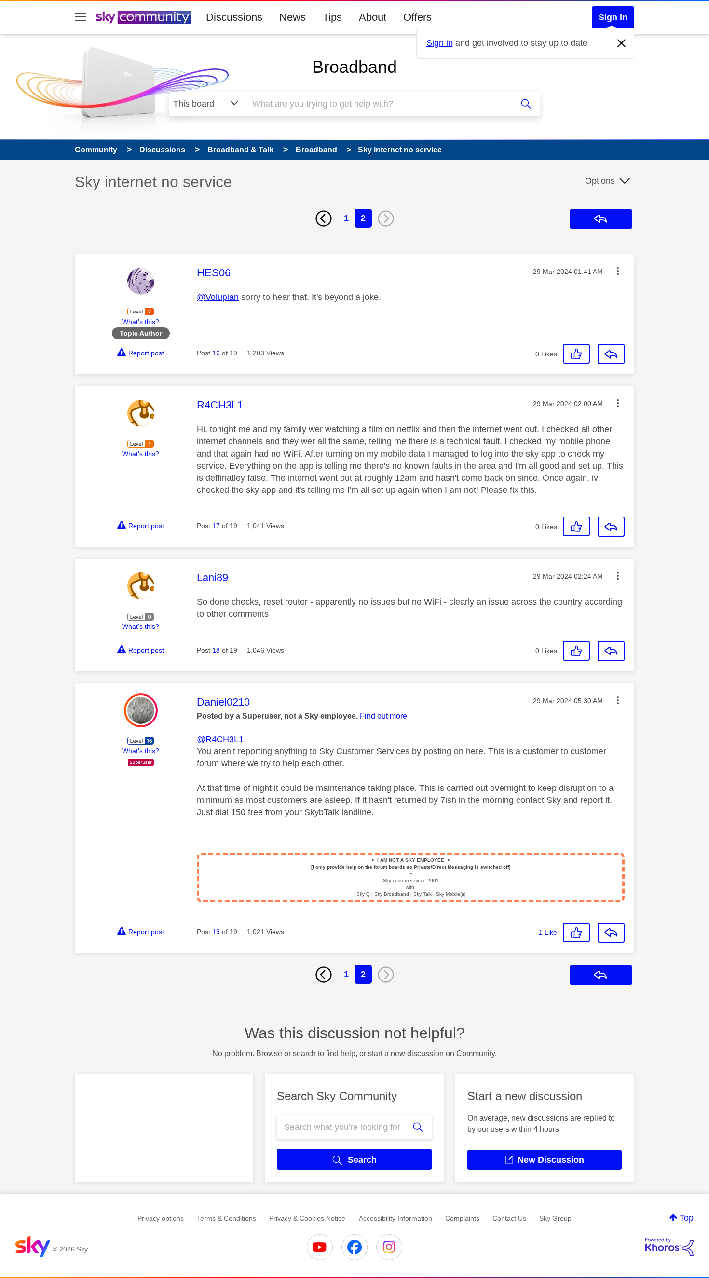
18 (216, 650)
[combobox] (377, 104)
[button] (618, 271)
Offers (417, 17)
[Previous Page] (323, 218)
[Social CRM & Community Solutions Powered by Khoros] (669, 1247)
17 (216, 526)
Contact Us (509, 1218)
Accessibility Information (395, 1218)
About (372, 17)
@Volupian (218, 297)
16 (216, 353)
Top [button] (687, 1218)
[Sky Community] (143, 17)
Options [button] (600, 181)
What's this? (140, 322)
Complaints (462, 1218)
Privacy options (160, 1218)
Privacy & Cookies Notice (307, 1218)
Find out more (383, 716)
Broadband (354, 67)
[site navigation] (80, 17)
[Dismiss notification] (621, 43)
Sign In (613, 17)
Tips (332, 17)
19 (216, 932)
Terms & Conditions (226, 1218)
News (292, 17)
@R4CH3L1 (220, 739)
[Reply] (611, 354)
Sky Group (555, 1218)
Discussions (234, 17)
